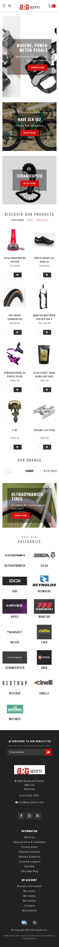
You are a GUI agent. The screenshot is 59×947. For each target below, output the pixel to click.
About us (29, 837)
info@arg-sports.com (31, 802)
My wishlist (29, 901)
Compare (29, 905)
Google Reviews (29, 938)
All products (29, 910)
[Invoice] (35, 922)
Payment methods (29, 852)
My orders (29, 891)
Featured (17, 220)
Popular (42, 220)
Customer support (29, 861)
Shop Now (21, 515)
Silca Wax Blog (29, 871)
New (30, 220)
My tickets (29, 896)
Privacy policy (29, 847)
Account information (29, 886)
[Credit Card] (24, 922)
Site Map (29, 866)
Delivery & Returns (29, 856)
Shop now (29, 133)
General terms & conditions (29, 842)
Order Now (37, 69)
